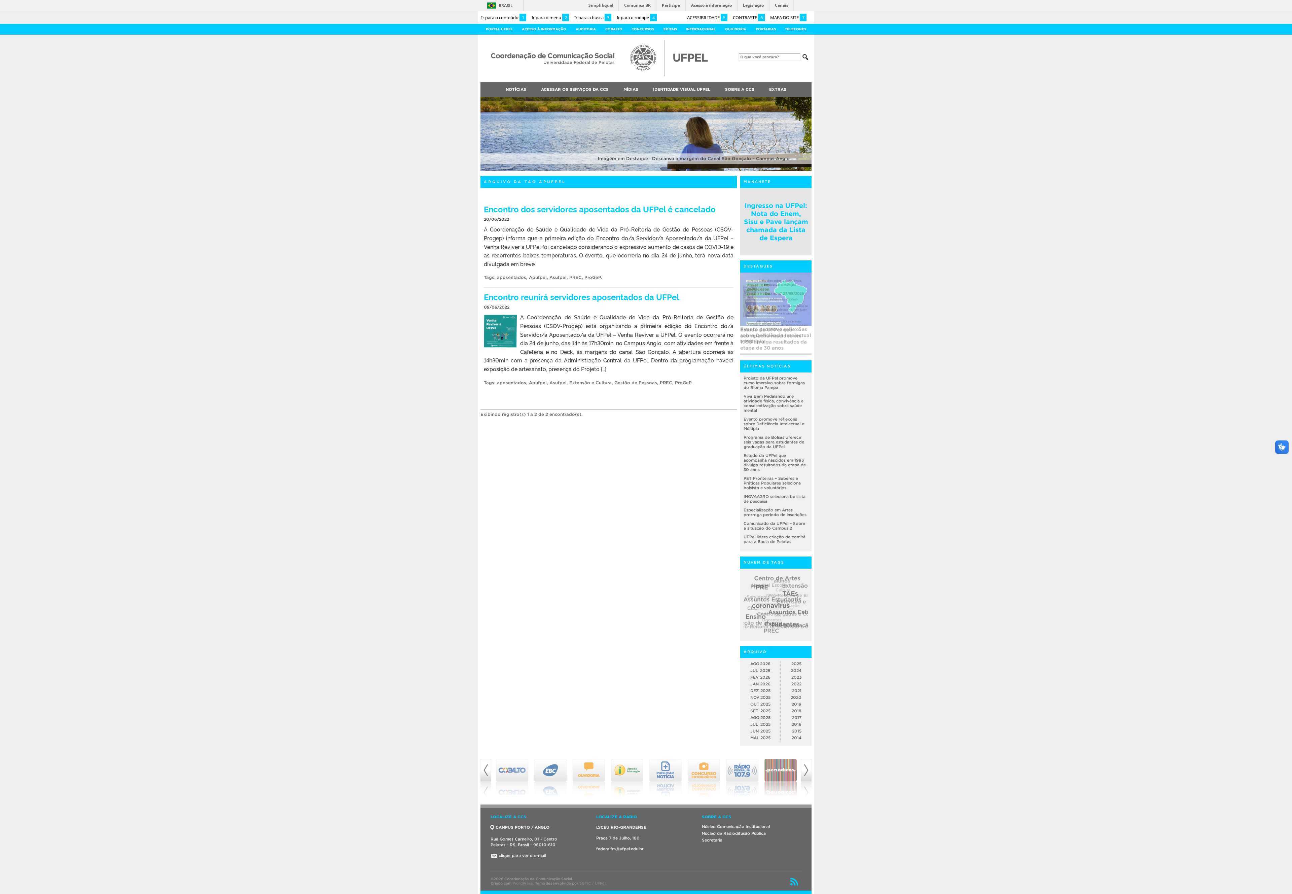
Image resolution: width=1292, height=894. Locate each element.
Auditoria (586, 29)
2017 (796, 717)
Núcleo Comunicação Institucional (736, 826)
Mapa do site (787, 17)
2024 (796, 670)
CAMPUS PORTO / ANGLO (522, 827)
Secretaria (712, 840)
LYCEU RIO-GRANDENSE (621, 827)
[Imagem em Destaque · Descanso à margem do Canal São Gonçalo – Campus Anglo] (646, 170)
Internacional (701, 29)
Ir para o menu (549, 17)
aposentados (511, 277)
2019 (796, 704)
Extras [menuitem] (777, 89)
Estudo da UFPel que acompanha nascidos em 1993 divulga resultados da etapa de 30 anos (773, 339)
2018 (796, 711)
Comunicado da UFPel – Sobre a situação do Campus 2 (774, 525)
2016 (796, 724)
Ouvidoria (735, 29)
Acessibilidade (706, 17)
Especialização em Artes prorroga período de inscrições (775, 512)
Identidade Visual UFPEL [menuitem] (681, 89)
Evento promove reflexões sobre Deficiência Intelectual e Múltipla (774, 424)
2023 (796, 677)
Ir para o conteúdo (502, 17)
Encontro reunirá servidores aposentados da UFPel (581, 296)
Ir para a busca (591, 17)
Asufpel (558, 277)
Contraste (748, 17)
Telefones (795, 29)
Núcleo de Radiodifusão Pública (734, 833)
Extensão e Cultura (590, 382)
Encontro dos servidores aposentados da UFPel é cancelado (600, 208)
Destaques (758, 266)
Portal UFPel (499, 29)
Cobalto (613, 29)
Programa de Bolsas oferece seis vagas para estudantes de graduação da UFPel (774, 442)
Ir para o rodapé (636, 17)
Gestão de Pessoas (635, 382)
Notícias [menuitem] (516, 89)
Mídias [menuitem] (630, 89)
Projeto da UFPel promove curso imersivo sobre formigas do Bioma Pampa (774, 383)
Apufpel (538, 277)
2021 (796, 690)
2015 (796, 731)
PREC (575, 277)
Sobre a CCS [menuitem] (739, 89)
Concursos (643, 29)
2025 (796, 663)
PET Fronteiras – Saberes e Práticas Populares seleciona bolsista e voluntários (772, 483)
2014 (796, 738)
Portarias (766, 29)
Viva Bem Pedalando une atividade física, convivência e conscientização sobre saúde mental (773, 403)
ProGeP (592, 277)
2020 (796, 697)
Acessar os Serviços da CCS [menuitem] (575, 89)
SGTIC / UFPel (592, 883)
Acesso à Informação (544, 29)
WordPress (522, 883)
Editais (670, 29)
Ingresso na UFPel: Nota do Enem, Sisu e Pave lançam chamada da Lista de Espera (776, 222)
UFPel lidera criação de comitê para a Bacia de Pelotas (774, 539)
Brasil (506, 5)
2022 (796, 684)
